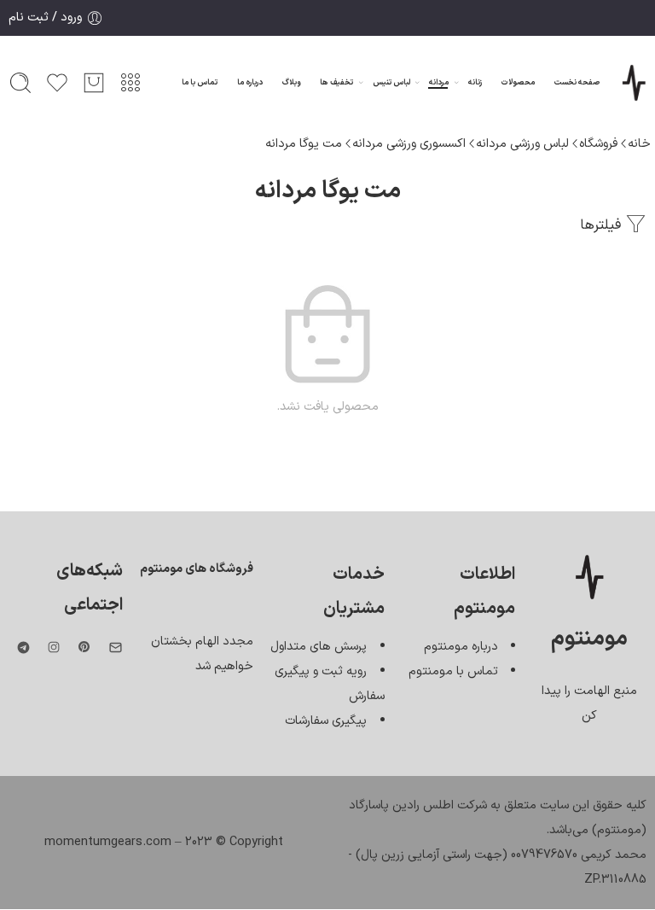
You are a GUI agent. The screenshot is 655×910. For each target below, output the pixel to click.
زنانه (475, 83)
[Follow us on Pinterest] (84, 647)
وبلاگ (291, 83)
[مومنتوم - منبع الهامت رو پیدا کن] (633, 83)
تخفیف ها (336, 83)
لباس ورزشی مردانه (522, 143)
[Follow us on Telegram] (23, 647)
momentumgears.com (107, 841)
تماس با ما (199, 83)
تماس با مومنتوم (453, 671)
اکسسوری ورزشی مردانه (409, 143)
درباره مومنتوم (461, 646)
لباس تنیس (391, 83)
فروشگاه (598, 143)
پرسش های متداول (318, 646)
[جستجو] (20, 83)
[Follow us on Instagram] (54, 647)
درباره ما (250, 83)
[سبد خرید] (94, 83)
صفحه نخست (577, 83)
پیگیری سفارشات (326, 720)
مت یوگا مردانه (303, 143)
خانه (639, 143)
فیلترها (602, 225)
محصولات (518, 83)
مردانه (439, 83)
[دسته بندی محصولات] (130, 83)
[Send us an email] (115, 647)
